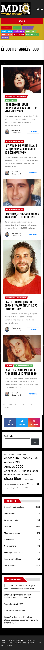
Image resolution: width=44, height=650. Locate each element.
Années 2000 (13, 466)
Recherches (20, 488)
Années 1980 (31, 457)
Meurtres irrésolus (12, 533)
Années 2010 (12, 470)
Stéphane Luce (16, 130)
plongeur (7, 488)
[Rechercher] (35, 441)
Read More (33, 132)
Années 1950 (9, 454)
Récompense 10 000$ (13, 552)
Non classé (9, 539)
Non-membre (10, 546)
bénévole (27, 474)
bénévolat (19, 474)
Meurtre (33, 484)
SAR (26, 488)
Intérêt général (10, 513)
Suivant (6, 407)
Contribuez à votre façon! (15, 610)
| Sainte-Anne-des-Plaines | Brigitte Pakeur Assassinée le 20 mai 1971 (19, 586)
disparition (12, 478)
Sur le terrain (9, 565)
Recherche (8, 436)
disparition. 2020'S (28, 479)
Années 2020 (30, 470)
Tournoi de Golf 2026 (13, 604)
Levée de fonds (11, 520)
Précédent (7, 404)
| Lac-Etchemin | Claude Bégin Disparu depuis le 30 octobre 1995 (21, 305)
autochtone (9, 474)
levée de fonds (15, 484)
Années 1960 (20, 454)
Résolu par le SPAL (12, 559)
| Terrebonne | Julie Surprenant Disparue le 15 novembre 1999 (21, 107)
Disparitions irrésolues (14, 507)
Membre (7, 526)
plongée (13, 488)
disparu (6, 484)
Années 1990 (12, 462)
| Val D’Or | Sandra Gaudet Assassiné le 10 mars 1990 (21, 371)
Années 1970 (12, 458)
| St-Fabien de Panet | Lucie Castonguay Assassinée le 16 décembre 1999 (21, 148)
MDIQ (23, 484)
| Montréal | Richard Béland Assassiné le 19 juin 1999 (22, 215)
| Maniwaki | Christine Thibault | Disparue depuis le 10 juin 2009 (18, 596)
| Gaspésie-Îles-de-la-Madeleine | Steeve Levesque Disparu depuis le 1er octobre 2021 (21, 620)
